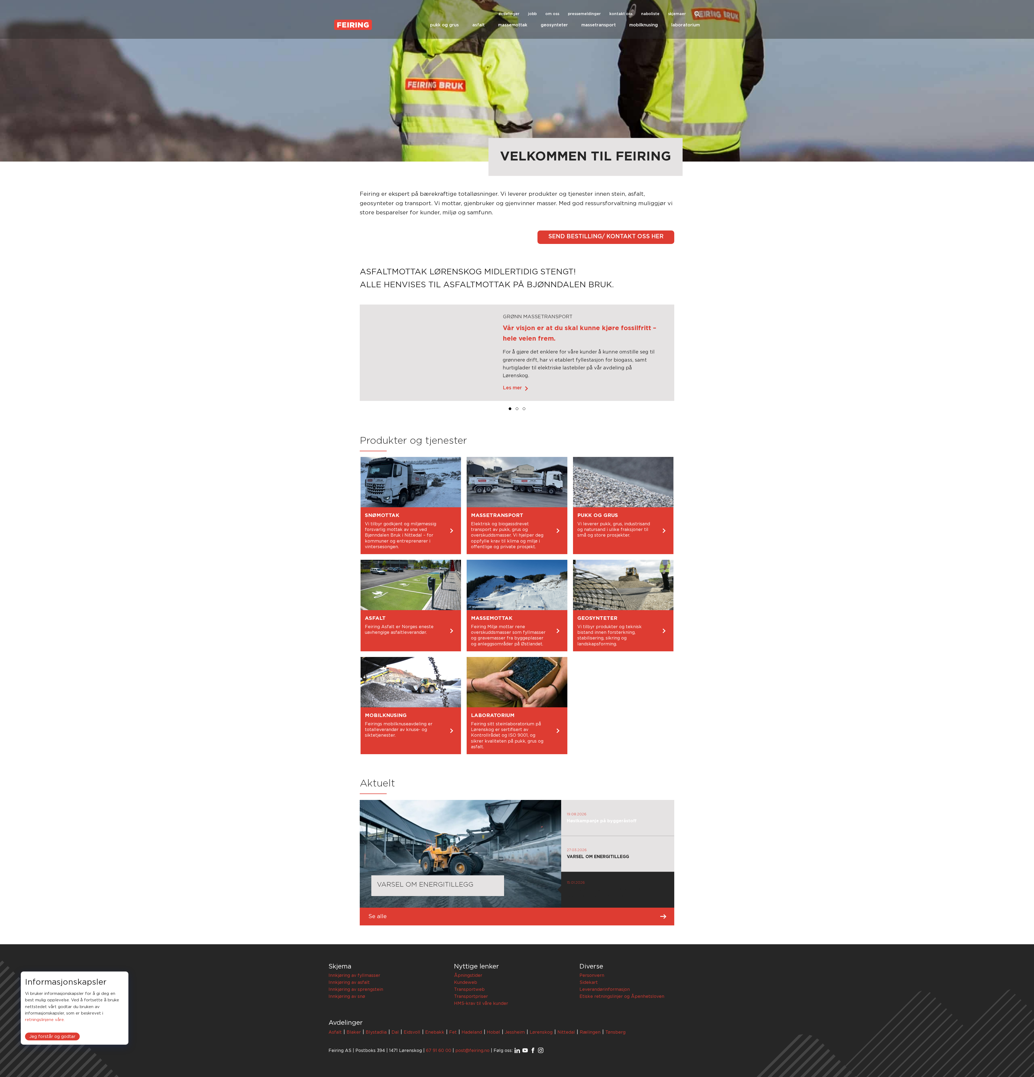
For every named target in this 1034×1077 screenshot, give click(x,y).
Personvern (591, 975)
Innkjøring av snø (347, 996)
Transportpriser (471, 996)
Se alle (377, 916)
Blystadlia (376, 1032)
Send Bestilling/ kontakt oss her (605, 236)
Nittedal (566, 1032)
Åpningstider (468, 975)
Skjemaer (677, 14)
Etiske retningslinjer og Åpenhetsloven (621, 996)
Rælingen (590, 1032)
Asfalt (478, 25)
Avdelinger (508, 14)
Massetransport (598, 25)
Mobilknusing (643, 25)
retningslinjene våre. (45, 1020)
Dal (395, 1032)
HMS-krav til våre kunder (481, 1003)
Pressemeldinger (584, 14)
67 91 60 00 (438, 1050)
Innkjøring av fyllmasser (354, 975)
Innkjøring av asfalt (349, 982)
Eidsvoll (412, 1032)
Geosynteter (554, 25)
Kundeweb (465, 982)
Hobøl (493, 1032)
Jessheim (515, 1032)
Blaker (354, 1032)
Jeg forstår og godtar (52, 1036)
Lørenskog (541, 1032)
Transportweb (469, 989)
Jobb (532, 14)
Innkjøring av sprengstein (356, 989)
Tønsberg (615, 1032)
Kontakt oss (621, 14)
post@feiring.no (472, 1050)
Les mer (512, 388)
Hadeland (472, 1032)
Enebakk (434, 1032)
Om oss (552, 14)
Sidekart (588, 982)
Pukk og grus (444, 25)
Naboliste (650, 14)
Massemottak (512, 25)
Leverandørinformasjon (604, 989)
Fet (453, 1032)
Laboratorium (685, 25)
